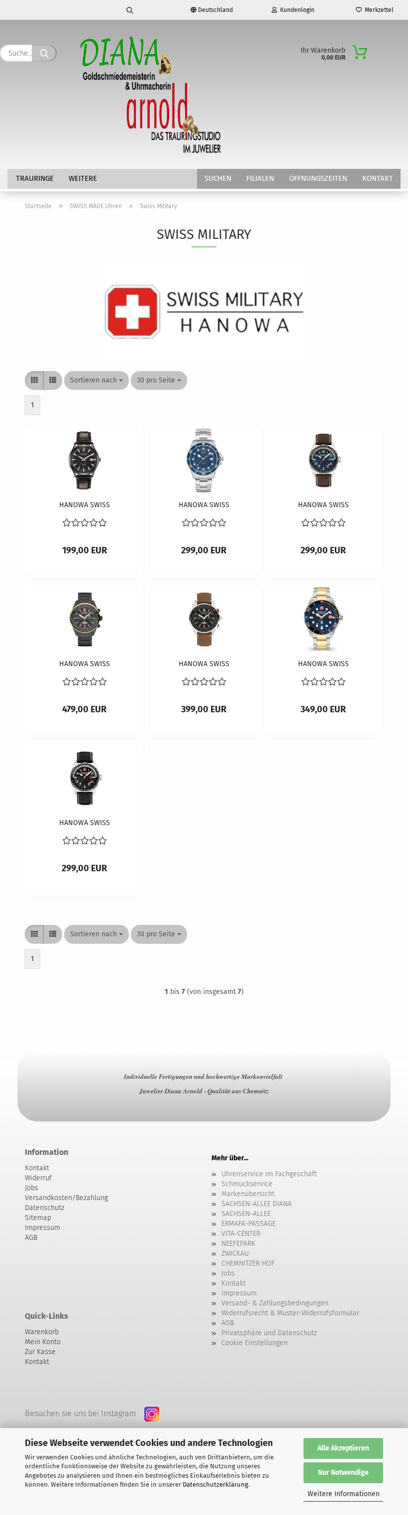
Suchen (217, 178)
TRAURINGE (35, 178)
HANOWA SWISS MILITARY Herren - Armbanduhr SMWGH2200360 (323, 664)
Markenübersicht (248, 1194)
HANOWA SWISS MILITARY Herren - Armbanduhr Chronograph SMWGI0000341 (84, 664)
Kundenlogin (295, 9)
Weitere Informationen (343, 1494)
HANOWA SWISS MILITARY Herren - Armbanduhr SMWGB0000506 (323, 505)
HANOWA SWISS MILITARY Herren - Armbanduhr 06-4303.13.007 (84, 505)
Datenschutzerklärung (215, 1484)
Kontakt (377, 178)
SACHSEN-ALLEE (246, 1214)
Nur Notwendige (343, 1472)
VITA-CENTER (240, 1233)
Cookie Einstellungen (254, 1343)
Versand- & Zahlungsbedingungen (274, 1303)
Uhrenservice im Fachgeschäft (269, 1174)
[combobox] (96, 380)
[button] (34, 380)
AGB (227, 1323)
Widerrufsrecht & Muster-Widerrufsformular (290, 1313)
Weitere (83, 178)
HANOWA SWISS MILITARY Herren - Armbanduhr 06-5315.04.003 (204, 505)
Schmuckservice (247, 1184)
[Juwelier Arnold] (151, 94)
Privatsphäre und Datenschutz (269, 1333)
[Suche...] (44, 53)
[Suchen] (130, 10)
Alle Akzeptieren (343, 1448)
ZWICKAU (235, 1253)
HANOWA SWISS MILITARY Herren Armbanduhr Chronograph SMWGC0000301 (204, 664)
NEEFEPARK (238, 1243)
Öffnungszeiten (318, 178)
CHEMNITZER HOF (248, 1263)
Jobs (228, 1273)
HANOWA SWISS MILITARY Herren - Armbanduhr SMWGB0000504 (84, 823)
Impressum (239, 1293)
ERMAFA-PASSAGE (248, 1223)
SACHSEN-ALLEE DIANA (256, 1204)
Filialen (260, 178)
